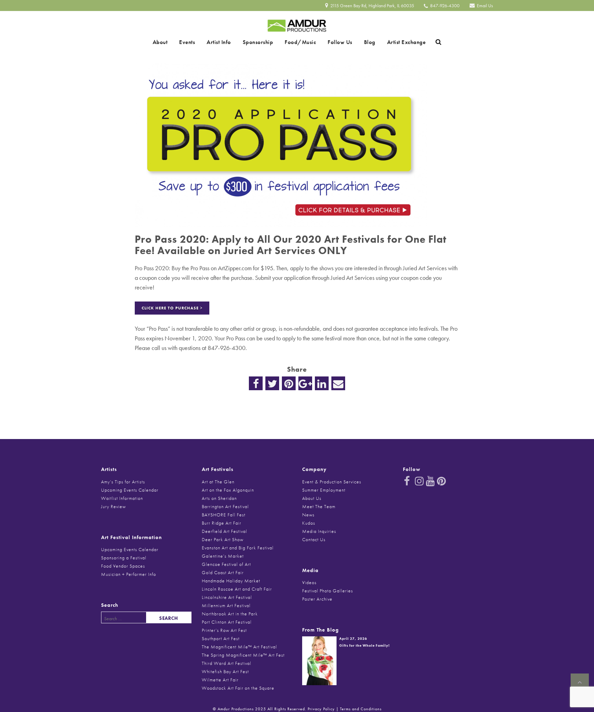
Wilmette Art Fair (220, 680)
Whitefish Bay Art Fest (225, 671)
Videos (309, 582)
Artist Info (226, 42)
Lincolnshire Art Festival (227, 597)
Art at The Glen (218, 482)
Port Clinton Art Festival (227, 622)
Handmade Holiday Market (231, 581)
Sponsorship (260, 42)
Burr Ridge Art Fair (221, 523)
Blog (357, 42)
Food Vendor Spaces (123, 566)
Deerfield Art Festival (224, 531)
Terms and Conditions (361, 709)
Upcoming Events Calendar (129, 490)
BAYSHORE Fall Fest (223, 515)
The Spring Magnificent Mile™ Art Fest (243, 655)
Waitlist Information (122, 498)
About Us (311, 498)
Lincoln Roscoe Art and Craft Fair (237, 589)
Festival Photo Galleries (327, 591)
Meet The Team (319, 506)
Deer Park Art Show (222, 539)
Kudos (308, 523)
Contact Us (314, 539)
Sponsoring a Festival (123, 558)
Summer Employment (323, 490)
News (308, 515)
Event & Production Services (331, 482)
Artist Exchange (389, 42)
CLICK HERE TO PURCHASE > (172, 308)
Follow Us (332, 42)
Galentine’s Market (223, 556)
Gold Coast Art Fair (223, 572)
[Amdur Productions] (297, 24)
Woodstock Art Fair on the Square (238, 688)
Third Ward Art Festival (226, 663)
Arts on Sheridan (219, 498)
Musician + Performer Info (128, 574)
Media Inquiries (319, 531)
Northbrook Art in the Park (230, 614)
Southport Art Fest (221, 638)
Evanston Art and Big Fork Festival (238, 548)
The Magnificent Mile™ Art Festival (239, 647)
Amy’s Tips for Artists (123, 482)
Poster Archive (317, 599)
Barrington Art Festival (225, 506)
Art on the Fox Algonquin (228, 490)
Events (199, 42)
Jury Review (113, 506)
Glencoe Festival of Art (226, 564)
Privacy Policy (321, 709)
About (177, 42)
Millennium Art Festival (226, 605)
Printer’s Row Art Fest (224, 630)
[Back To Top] (580, 682)
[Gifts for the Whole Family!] (319, 660)
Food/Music (298, 42)
